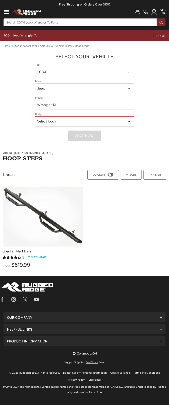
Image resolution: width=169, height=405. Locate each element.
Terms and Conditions (146, 372)
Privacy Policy (76, 380)
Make (38, 81)
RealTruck (92, 362)
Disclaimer (94, 380)
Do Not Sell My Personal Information (85, 372)
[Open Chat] (137, 12)
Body (38, 114)
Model (39, 97)
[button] (84, 317)
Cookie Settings (120, 372)
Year (37, 65)
